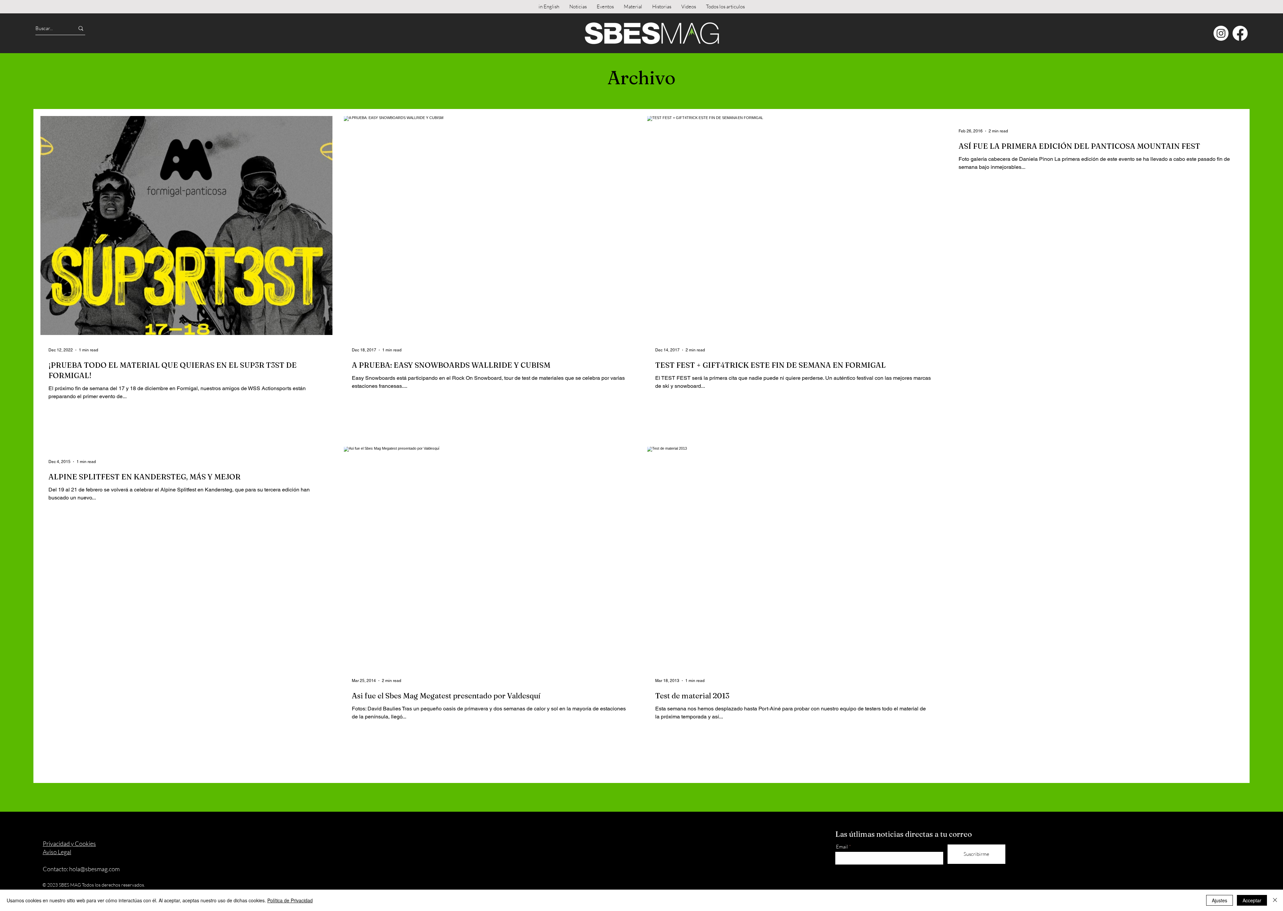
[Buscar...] (81, 28)
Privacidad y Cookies (69, 843)
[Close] (1275, 900)
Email (842, 846)
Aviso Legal (57, 852)
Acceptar (1252, 900)
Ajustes (1219, 900)
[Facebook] (1240, 33)
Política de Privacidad (290, 900)
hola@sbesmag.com (94, 869)
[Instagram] (1221, 33)
